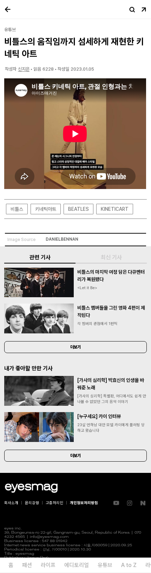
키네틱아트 (45, 209)
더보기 (75, 347)
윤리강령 (32, 503)
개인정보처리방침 (84, 503)
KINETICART (115, 209)
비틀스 (17, 209)
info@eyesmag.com (49, 537)
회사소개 (11, 503)
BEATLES (78, 209)
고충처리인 (54, 503)
